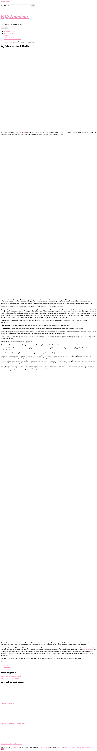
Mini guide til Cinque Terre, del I (11, 744)
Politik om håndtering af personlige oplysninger (78, 747)
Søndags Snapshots (7, 703)
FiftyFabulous (15, 16)
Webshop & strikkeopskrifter (12, 39)
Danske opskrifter (9, 37)
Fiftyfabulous (4, 42)
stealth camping (88, 650)
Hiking (16, 42)
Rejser (11, 42)
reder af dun (68, 356)
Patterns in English (9, 33)
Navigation (4, 28)
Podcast (6, 35)
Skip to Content (5, 1)
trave (24, 132)
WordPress (60, 747)
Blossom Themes (44, 747)
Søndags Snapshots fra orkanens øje (13, 723)
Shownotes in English (10, 31)
